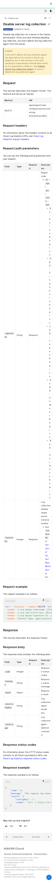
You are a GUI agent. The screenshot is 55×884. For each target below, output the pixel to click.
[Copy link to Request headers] (32, 126)
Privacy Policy (40, 854)
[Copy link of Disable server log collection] (49, 24)
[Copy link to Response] (22, 630)
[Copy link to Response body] (29, 647)
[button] (15, 837)
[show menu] (51, 4)
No (25, 826)
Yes (11, 826)
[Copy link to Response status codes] (41, 745)
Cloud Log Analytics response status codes (24, 758)
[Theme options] (51, 11)
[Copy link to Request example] (32, 587)
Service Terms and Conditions (18, 854)
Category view (12, 18)
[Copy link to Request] (20, 83)
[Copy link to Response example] (34, 768)
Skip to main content (12, 4)
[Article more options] (50, 18)
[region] (27, 610)
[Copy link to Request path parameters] (44, 149)
